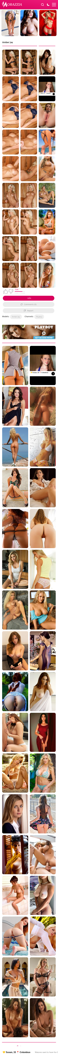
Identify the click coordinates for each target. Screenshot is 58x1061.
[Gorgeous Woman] (15, 406)
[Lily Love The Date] (15, 1017)
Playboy (39, 317)
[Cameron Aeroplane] (15, 447)
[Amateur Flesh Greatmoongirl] (43, 895)
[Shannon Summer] (43, 813)
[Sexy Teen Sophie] (43, 1017)
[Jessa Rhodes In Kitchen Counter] (15, 569)
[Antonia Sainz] (15, 732)
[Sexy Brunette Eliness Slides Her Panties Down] (43, 528)
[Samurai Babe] (15, 528)
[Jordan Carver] (43, 773)
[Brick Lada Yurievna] (43, 732)
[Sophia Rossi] (47, 248)
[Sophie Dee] (47, 62)
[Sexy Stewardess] (15, 365)
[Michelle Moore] (43, 610)
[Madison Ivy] (43, 854)
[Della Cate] (15, 936)
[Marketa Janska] (15, 773)
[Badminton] (15, 691)
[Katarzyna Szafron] (43, 650)
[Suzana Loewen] (47, 275)
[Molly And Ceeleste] (43, 447)
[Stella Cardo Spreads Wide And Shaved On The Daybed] (47, 195)
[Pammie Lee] (15, 854)
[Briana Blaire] (47, 168)
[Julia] (43, 691)
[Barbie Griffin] (47, 221)
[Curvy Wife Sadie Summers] (43, 976)
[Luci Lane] (15, 976)
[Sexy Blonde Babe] (43, 406)
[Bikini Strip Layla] (47, 142)
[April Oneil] (15, 895)
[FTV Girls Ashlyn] (15, 487)
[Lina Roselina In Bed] (47, 115)
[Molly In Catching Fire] (15, 650)
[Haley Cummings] (43, 936)
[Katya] (15, 610)
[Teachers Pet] (15, 813)
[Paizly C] (43, 487)
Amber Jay (16, 317)
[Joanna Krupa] (43, 569)
